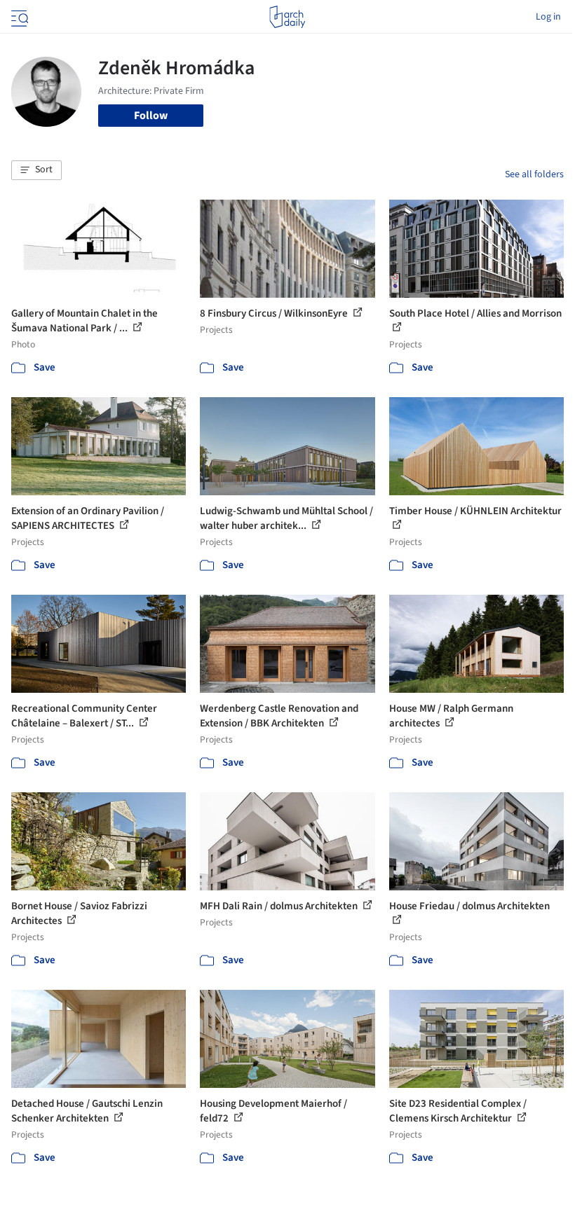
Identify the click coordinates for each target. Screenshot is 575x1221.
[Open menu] (18, 17)
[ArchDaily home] (287, 17)
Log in (548, 17)
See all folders (534, 174)
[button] (36, 170)
